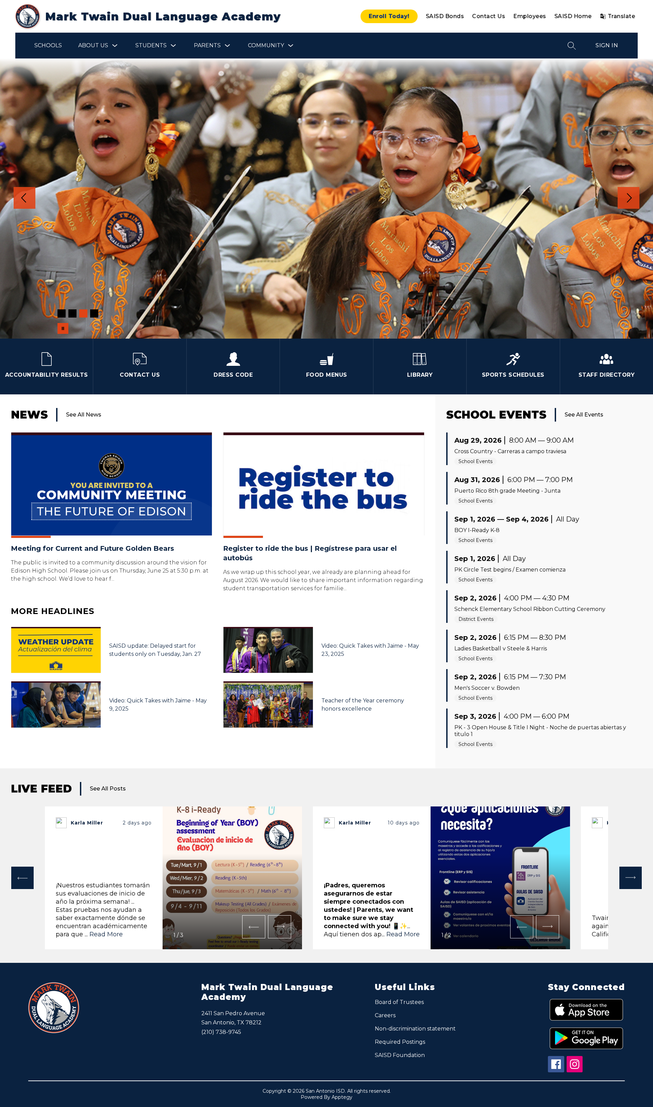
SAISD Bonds (445, 16)
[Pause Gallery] (62, 328)
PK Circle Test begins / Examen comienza (510, 569)
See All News (83, 414)
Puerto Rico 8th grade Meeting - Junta (507, 491)
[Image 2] (72, 313)
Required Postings (400, 1042)
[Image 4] (94, 313)
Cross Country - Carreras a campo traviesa (510, 451)
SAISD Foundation (400, 1055)
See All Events (584, 414)
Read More (106, 934)
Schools (48, 45)
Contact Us (488, 16)
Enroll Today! (389, 16)
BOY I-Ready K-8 (477, 530)
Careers (385, 1015)
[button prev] (22, 877)
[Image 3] (83, 313)
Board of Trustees (399, 1002)
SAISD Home (573, 16)
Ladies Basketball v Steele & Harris (500, 648)
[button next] (279, 926)
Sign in (607, 45)
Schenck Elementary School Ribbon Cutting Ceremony (529, 609)
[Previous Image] (24, 198)
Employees (529, 16)
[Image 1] (61, 313)
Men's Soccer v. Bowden (487, 688)
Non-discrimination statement (415, 1028)
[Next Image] (628, 198)
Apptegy (342, 1097)
